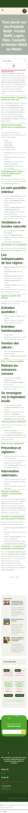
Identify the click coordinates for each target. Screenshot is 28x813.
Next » (17, 577)
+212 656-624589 (6, 786)
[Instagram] (12, 753)
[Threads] (16, 753)
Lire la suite (8, 695)
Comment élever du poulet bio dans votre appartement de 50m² (13, 70)
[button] (2, 10)
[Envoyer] (23, 732)
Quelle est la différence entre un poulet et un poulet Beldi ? (17, 639)
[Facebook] (8, 753)
